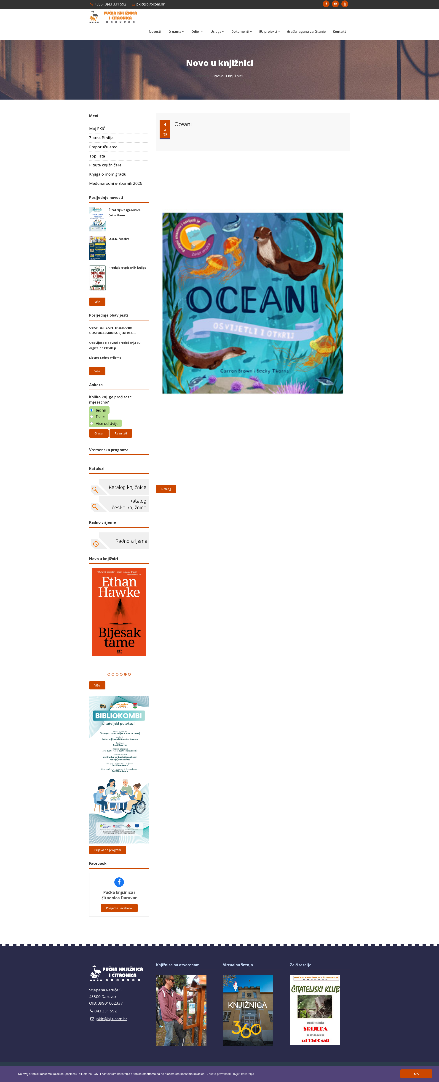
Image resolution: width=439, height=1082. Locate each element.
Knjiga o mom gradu (107, 174)
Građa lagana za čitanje (306, 31)
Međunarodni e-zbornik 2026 (115, 183)
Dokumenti (240, 31)
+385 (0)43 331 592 (109, 4)
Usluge (216, 31)
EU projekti (268, 31)
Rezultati (121, 433)
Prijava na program (107, 850)
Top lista (97, 156)
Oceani (183, 124)
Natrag (166, 489)
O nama (175, 31)
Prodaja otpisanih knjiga (128, 268)
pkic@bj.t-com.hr (150, 4)
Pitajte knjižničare (105, 165)
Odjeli (196, 31)
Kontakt (339, 31)
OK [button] (416, 1074)
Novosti (155, 31)
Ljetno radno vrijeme (105, 357)
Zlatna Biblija (101, 137)
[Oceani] (252, 152)
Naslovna (201, 76)
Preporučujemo (103, 146)
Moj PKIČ (97, 128)
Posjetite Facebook (119, 908)
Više (97, 302)
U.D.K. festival (119, 239)
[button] (230, 1073)
